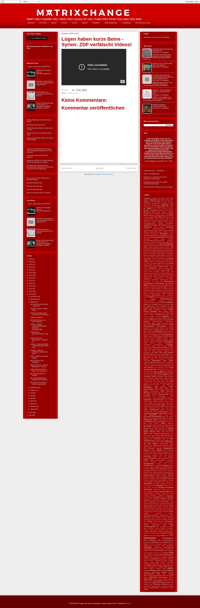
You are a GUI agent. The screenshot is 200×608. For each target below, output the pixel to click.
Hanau (155, 347)
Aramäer (155, 217)
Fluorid (171, 314)
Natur (171, 433)
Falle (168, 308)
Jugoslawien (160, 376)
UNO (163, 545)
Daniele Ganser (148, 275)
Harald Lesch (148, 349)
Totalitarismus (152, 531)
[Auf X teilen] (81, 90)
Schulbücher (161, 495)
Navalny (158, 435)
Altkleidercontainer (148, 213)
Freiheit (151, 318)
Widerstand (147, 575)
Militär (163, 423)
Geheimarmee (169, 321)
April (32, 401)
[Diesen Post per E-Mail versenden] (77, 90)
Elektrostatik (147, 295)
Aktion (171, 207)
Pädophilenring (168, 448)
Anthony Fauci (164, 215)
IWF (155, 369)
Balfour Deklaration (163, 232)
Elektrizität (170, 293)
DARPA (155, 275)
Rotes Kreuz (151, 485)
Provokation (147, 467)
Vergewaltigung (163, 558)
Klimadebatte (169, 391)
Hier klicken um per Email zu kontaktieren (157, 37)
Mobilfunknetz (156, 426)
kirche (162, 389)
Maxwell (146, 418)
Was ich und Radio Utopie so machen (38, 193)
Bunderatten (152, 253)
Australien (160, 230)
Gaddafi (151, 319)
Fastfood (164, 309)
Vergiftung (170, 558)
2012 (30, 294)
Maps (168, 413)
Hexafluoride (147, 352)
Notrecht (149, 442)
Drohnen (165, 290)
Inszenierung (154, 363)
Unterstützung (158, 547)
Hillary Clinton (159, 352)
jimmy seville (157, 374)
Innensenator (169, 362)
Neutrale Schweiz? (168, 437)
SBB (172, 491)
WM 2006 (159, 579)
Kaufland (146, 383)
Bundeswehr (147, 255)
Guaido (154, 346)
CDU (152, 257)
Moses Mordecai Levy (161, 428)
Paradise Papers (148, 452)
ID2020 (149, 357)
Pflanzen (171, 455)
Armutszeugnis (160, 220)
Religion (146, 477)
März (32, 404)
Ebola (149, 292)
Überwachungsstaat (167, 540)
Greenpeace (165, 337)
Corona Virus (163, 266)
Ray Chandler (153, 472)
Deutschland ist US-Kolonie (154, 283)
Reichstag (170, 475)
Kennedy (151, 384)
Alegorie (159, 208)
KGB (172, 384)
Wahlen (161, 565)
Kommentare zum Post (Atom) (103, 174)
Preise (160, 462)
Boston (171, 250)
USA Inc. (151, 557)
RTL (172, 485)
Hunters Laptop (169, 355)
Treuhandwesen (155, 533)
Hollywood (170, 352)
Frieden (164, 318)
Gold (166, 336)
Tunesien (157, 535)
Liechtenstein (169, 404)
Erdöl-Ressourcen (166, 299)
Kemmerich (170, 383)
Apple (151, 217)
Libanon (158, 404)
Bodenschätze (154, 250)
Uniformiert (158, 544)
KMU (159, 392)
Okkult (155, 445)
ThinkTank (151, 528)
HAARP (170, 346)
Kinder (171, 388)
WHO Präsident (167, 573)
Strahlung (170, 518)
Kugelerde (155, 401)
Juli (31, 393)
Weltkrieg (170, 570)
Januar (32, 409)
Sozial (153, 510)
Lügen (146, 410)
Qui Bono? (147, 470)
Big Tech (156, 243)
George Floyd (164, 328)
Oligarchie (166, 445)
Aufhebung (170, 225)
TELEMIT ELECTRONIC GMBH (155, 525)
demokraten (147, 279)
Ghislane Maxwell (151, 333)
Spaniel (166, 511)
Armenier (152, 220)
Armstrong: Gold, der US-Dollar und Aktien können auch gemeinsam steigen (40, 161)
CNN (158, 263)
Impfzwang (153, 362)
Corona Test (165, 265)
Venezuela (170, 557)
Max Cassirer (169, 416)
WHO (158, 574)
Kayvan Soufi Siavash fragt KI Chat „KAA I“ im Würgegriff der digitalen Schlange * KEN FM (44, 105)
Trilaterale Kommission (166, 533)
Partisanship (165, 452)
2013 (30, 291)
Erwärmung (147, 302)
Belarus (160, 235)
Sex (156, 503)
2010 (30, 415)
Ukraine (155, 542)
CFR (161, 257)
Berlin (162, 237)
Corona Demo (148, 265)
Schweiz (170, 497)
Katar (171, 381)
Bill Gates (167, 245)
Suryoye (157, 519)
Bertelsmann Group (151, 239)
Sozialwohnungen (148, 511)
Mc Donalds (151, 418)
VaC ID (160, 557)
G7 (147, 319)
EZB (148, 306)
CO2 (161, 263)
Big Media (150, 243)
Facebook (163, 306)
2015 (30, 286)
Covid (168, 270)
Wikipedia (161, 575)
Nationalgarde (169, 431)
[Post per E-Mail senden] (73, 90)
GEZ (145, 333)
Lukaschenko (169, 409)
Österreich (151, 448)
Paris (154, 452)
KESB (167, 384)
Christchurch (151, 260)
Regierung (170, 473)
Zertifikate (146, 584)
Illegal (167, 357)
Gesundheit (158, 331)
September (34, 387)
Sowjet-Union (147, 510)
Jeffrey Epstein (157, 373)
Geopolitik (146, 328)
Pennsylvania (147, 455)
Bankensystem (155, 234)
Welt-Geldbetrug (111, 23)
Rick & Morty (158, 480)
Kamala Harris (169, 379)
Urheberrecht (155, 549)
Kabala (161, 378)
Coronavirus (152, 268)
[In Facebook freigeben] (84, 90)
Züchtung (164, 586)
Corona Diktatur (157, 265)
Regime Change (161, 475)
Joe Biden (164, 375)
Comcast (166, 263)
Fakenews (159, 308)
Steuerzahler (147, 518)
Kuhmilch (161, 401)
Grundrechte (147, 346)
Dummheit (170, 290)
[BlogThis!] (79, 90)
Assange (165, 221)
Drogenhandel (159, 290)
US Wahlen (165, 553)
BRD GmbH (160, 252)
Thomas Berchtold (160, 528)
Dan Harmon (162, 273)
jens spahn (170, 373)
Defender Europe (168, 276)
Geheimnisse (147, 323)
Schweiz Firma (148, 498)
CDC (148, 257)
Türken (167, 535)
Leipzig (153, 404)
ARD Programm (166, 217)
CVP (153, 273)
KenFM (146, 384)
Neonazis (170, 435)
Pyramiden (146, 468)
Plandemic (146, 458)
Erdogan (153, 299)
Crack (150, 271)
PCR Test (146, 453)
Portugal (146, 462)
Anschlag (157, 215)
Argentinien (147, 220)
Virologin (146, 562)
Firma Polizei (153, 313)
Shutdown (156, 505)
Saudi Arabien (165, 491)
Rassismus (170, 470)
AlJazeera (165, 208)
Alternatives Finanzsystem (166, 210)
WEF (165, 567)
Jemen (165, 373)
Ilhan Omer (161, 357)
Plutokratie (153, 458)
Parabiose (170, 450)
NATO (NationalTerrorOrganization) (159, 433)
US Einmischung (158, 550)
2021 (30, 270)
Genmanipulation (161, 326)
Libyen (163, 404)
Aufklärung (148, 227)
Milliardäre (170, 423)
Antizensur (146, 217)
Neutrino (146, 438)
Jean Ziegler (167, 371)
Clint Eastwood (161, 261)
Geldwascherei (164, 324)
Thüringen (146, 529)
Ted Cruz (160, 523)
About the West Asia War (34, 183)
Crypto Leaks (165, 271)
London (158, 408)
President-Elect (169, 462)
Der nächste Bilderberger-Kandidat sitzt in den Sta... (39, 379)
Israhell (146, 369)
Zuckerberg (170, 586)
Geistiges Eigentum (162, 323)
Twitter (159, 540)
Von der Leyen (165, 563)
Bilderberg (170, 244)
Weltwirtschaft (155, 572)
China (145, 260)
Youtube (154, 582)
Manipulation (147, 413)
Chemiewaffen (147, 258)
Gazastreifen (169, 319)
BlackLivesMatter (152, 248)
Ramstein (160, 470)
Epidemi (163, 297)
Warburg (146, 567)
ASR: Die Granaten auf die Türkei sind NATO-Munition (39, 313)
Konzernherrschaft (163, 394)
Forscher (152, 316)
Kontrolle (154, 394)
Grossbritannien (168, 342)
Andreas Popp (165, 213)
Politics (171, 458)
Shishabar (151, 505)
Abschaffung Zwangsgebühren (152, 203)
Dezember (33, 296)
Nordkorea (153, 440)
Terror (171, 525)
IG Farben (155, 357)
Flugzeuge (165, 314)
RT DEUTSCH (167, 485)
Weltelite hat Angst (161, 570)
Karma (167, 381)
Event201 (154, 304)
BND (148, 250)
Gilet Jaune (147, 334)
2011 (30, 412)
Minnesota (156, 425)
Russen (149, 487)
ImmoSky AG (154, 359)
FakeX (164, 308)
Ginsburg (153, 334)
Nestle (145, 437)
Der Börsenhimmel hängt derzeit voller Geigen (158, 187)
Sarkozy (150, 491)
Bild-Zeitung (162, 243)
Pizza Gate (162, 456)
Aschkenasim (147, 221)
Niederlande (157, 438)
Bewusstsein (147, 242)
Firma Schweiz (162, 313)
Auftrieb (155, 227)
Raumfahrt (146, 472)
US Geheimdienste (168, 550)
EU (162, 302)
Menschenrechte (168, 421)
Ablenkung (170, 202)
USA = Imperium (148, 555)
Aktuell (54, 23)
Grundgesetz (169, 344)
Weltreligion (147, 572)
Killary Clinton (164, 388)
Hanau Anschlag (162, 347)
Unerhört (151, 544)
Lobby (162, 406)
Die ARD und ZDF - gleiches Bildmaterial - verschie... (39, 365)
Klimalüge (147, 393)
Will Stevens (167, 575)
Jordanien (170, 374)
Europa (150, 304)
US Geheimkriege (148, 553)
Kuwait (150, 403)
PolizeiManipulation (160, 460)
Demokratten (155, 279)
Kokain (171, 392)
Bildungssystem (152, 245)
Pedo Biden (153, 453)
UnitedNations (147, 545)
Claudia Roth (152, 261)
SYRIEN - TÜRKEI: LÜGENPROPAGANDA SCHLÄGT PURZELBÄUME (38, 327)
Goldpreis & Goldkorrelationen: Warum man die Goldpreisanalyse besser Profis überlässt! (39, 150)
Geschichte (151, 331)
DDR (159, 275)
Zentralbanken (169, 582)
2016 (30, 283)
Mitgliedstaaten (169, 425)
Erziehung (153, 302)
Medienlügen (148, 420)
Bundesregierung (161, 253)
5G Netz (154, 202)
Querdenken (170, 468)
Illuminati (146, 359)
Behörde (155, 235)
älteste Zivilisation (162, 212)
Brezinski (166, 252)
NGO (151, 438)
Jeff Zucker (150, 373)
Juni (31, 395)
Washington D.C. (153, 567)
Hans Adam (170, 347)
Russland (162, 487)
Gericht (161, 329)
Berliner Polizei (169, 237)
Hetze (171, 351)
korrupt (171, 394)
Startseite (30, 23)
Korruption (147, 396)
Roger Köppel (156, 483)
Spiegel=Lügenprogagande (151, 514)
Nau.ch (153, 435)
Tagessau (146, 523)
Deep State (170, 275)
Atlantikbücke (169, 223)
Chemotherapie (162, 258)
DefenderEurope (159, 278)
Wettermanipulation (149, 573)
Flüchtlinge (158, 314)
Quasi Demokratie (160, 468)
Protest (171, 465)
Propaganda (165, 465)
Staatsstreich (147, 516)
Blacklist (146, 248)
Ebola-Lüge (155, 292)
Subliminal (146, 519)
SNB (166, 506)
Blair (159, 248)
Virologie (171, 560)
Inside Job (147, 363)
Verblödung (154, 559)
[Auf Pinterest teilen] (86, 90)
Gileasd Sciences (168, 333)
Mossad (170, 428)
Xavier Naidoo (157, 580)
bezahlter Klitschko (156, 242)
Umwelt (64, 23)
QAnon (152, 469)
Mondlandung (169, 426)
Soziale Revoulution (167, 510)
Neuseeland (159, 437)
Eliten (163, 295)
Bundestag (170, 253)
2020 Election (168, 200)
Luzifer (155, 411)
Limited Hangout (148, 406)
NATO (146, 433)
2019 (30, 275)
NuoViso (162, 442)
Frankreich (165, 316)
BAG (156, 232)
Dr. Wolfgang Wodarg (167, 288)
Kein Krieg (152, 383)
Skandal (171, 505)
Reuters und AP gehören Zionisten (162, 478)
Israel (171, 367)
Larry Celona (157, 403)
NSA (158, 442)
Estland (158, 302)
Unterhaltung (148, 547)
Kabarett (171, 378)
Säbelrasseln (157, 489)
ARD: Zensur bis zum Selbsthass (37, 361)
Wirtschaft (153, 577)
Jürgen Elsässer (168, 376)
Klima (162, 391)
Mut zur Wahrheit (167, 430)
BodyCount (161, 250)
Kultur (166, 401)
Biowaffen (161, 247)
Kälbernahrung (160, 379)
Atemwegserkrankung (149, 223)
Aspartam (154, 221)
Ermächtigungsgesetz (149, 300)
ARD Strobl (169, 218)
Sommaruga (158, 508)
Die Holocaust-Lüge (142, 23)
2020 (30, 272)
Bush (163, 255)
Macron (166, 411)
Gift (158, 333)
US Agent (162, 549)
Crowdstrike (156, 271)
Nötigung (167, 440)
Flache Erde (169, 313)
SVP (169, 519)
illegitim (171, 357)
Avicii (169, 230)
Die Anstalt (150, 285)
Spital (171, 514)
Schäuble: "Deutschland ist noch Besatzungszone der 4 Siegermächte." (45, 83)
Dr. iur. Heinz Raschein (154, 288)
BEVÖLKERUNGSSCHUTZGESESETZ (154, 240)
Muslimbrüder (157, 430)
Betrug (163, 239)
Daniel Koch (170, 273)
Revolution (146, 480)
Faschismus (157, 309)
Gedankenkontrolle (158, 321)
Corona (171, 263)
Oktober (33, 302)
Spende (159, 513)
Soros (164, 508)
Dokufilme (96, 23)
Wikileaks (155, 575)
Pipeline (155, 456)
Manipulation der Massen (159, 413)
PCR (172, 452)
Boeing (167, 250)
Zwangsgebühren (154, 587)
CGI (164, 257)
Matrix (164, 416)
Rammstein (154, 470)
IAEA (145, 357)
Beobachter (170, 235)
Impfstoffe (146, 362)
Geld (149, 324)
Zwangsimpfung (164, 587)
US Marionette (157, 553)
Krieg (163, 398)
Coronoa (160, 268)
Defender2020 (147, 278)
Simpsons (165, 505)
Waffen (149, 565)
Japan (162, 371)
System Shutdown (159, 521)
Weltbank (170, 568)
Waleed (165, 565)
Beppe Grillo (147, 237)
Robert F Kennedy (154, 482)
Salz (168, 489)
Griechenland (169, 341)
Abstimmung (165, 203)
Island (166, 367)
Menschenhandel (159, 421)
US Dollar (150, 550)
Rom (167, 483)
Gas (164, 319)
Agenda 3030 (153, 207)
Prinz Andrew (168, 463)
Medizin (155, 420)
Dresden (146, 290)
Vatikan (165, 557)
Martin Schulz (169, 415)
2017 (30, 281)
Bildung (146, 245)
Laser (171, 403)
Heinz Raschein (165, 349)
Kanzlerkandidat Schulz (150, 381)
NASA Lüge (160, 431)
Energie (146, 297)
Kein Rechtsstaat (161, 383)
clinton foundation (152, 263)
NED (166, 435)
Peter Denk (163, 455)
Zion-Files (43, 23)
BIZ (172, 247)
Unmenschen (156, 545)
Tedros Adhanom (168, 523)
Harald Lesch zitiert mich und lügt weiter (162, 64)
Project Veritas (157, 465)
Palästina (159, 450)
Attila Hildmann (162, 225)
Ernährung (170, 300)
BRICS (171, 252)
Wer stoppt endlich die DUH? (36, 125)
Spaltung (161, 511)
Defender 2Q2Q (157, 276)
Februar (33, 406)
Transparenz (147, 533)
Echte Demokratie (163, 292)
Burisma (159, 255)
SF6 (172, 503)
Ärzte (171, 220)
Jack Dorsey (166, 369)
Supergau (152, 519)
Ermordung (161, 300)
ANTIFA (171, 215)
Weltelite (152, 570)
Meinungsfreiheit (163, 420)
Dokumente (159, 287)
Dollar (164, 287)
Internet (152, 365)
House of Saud (157, 354)
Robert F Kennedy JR (167, 482)
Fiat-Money (165, 311)
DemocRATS (170, 278)
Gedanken (147, 321)
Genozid (171, 326)
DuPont (146, 292)
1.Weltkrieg (147, 198)
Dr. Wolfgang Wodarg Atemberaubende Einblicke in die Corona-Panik (162, 77)
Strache (164, 518)
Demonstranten (164, 279)
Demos (171, 279)
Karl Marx (161, 381)
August (32, 390)
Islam (155, 367)
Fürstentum (170, 318)
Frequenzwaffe (157, 318)
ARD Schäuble (159, 218)
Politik (146, 460)
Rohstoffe (163, 483)
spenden (171, 513)
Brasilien (154, 252)
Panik (165, 450)
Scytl (162, 500)
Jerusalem (146, 374)
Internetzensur (159, 365)
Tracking (159, 531)
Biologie (151, 247)
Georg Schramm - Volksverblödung (159, 105)
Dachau (157, 273)
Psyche (153, 467)
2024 (30, 262)
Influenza (162, 362)
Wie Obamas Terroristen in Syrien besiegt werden (38, 383)
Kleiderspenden (154, 391)
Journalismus (147, 376)
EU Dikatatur (168, 302)
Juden (154, 376)
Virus (151, 562)
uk (151, 542)
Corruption (146, 270)
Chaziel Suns (169, 257)
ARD (160, 217)
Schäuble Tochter (167, 493)
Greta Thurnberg (159, 341)
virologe (165, 560)
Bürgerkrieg (154, 255)
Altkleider (170, 212)
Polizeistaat (170, 460)
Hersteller (166, 351)
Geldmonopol (155, 324)
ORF (164, 447)
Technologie (153, 523)
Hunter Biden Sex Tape (157, 355)
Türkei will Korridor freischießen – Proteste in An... (39, 339)
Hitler (165, 352)
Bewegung (170, 240)
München (146, 430)
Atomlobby (147, 225)
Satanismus (156, 491)
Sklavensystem (148, 506)
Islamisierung (160, 367)
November (33, 299)
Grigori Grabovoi (149, 342)
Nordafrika (147, 440)
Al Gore (154, 208)
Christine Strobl (160, 260)
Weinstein (170, 567)
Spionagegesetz (164, 514)
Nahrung (152, 432)
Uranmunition (147, 549)
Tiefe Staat (153, 529)
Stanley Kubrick (156, 516)
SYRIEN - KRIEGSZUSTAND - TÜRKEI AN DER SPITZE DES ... (39, 345)
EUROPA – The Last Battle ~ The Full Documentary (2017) (162, 91)
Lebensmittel (147, 404)
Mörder (152, 428)
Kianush (163, 386)
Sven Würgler (163, 519)
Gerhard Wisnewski (153, 329)
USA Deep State (157, 555)
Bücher (85, 23)
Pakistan (153, 450)
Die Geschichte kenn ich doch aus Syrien (37, 321)
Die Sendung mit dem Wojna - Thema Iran (39, 305)
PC (169, 452)
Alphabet (170, 208)
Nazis (162, 435)
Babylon (151, 232)
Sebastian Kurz (168, 500)
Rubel (145, 487)
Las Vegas (165, 403)
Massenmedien (157, 416)
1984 (162, 198)
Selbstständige (165, 502)
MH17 (145, 423)
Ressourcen (166, 477)
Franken (158, 316)
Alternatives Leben (149, 212)
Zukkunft (146, 587)
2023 (30, 264)
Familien (150, 309)
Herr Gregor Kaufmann (156, 351)
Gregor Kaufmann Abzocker (159, 339)
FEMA (159, 311)
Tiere (167, 529)
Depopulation (147, 281)
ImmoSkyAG (147, 360)
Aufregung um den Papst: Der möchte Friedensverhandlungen (155, 182)
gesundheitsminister (168, 331)
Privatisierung (148, 465)
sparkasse (146, 513)
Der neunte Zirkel (157, 281)
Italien (151, 369)
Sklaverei (155, 506)
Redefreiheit (156, 473)
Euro (145, 304)
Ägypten (159, 207)
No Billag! (170, 438)
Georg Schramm (154, 328)
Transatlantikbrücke (168, 531)
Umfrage (160, 542)
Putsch (162, 467)
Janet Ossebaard (154, 371)
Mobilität (163, 426)
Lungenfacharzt (148, 411)
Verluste (151, 560)
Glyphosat (161, 336)
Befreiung (149, 235)
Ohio (151, 445)
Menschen (150, 421)
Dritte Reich (151, 290)
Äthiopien (160, 223)
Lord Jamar (165, 408)
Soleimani (146, 508)
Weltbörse (146, 570)
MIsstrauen (162, 425)
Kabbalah (146, 379)
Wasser (161, 567)
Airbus (167, 207)
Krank (154, 396)
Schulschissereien (148, 497)
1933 (159, 198)
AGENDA (146, 207)
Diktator (162, 285)
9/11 (158, 202)
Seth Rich (152, 503)
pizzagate (170, 456)
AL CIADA (147, 209)
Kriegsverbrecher (158, 399)
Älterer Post (131, 168)
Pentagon (155, 455)
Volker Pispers (160, 562)
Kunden (171, 401)
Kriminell (171, 399)
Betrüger (171, 239)
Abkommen (164, 202)
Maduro (171, 411)
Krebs (159, 398)
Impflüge (171, 360)
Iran (168, 365)
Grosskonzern (147, 344)
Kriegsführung (169, 398)
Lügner (162, 409)
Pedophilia (160, 453)
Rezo (151, 480)
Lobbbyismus (156, 406)
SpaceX (156, 511)
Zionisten (164, 584)
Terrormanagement (150, 526)
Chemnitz (154, 258)
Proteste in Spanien (36, 317)
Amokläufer (157, 213)
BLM (162, 248)
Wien (151, 575)
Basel (145, 235)
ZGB (151, 584)
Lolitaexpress (151, 408)
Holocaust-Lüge (148, 354)
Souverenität (169, 508)
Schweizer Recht (155, 500)
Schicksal (146, 495)
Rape (165, 470)
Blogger (128, 603)
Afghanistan (165, 205)
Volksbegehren (148, 563)
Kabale (166, 378)
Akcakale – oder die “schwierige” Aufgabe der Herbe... (39, 351)
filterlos (171, 311)
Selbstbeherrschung (154, 502)
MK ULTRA (147, 427)
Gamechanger (158, 319)
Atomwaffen (154, 225)
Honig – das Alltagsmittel (151, 174)
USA (171, 552)
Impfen (165, 360)
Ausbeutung (169, 227)
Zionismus (157, 584)
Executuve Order (162, 304)
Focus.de (146, 316)
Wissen (171, 577)
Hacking (146, 347)
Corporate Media (168, 268)
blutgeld (168, 248)
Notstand (154, 442)
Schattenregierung (149, 493)
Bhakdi (164, 242)
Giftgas (161, 333)
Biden (167, 242)
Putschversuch (169, 467)
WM (154, 579)
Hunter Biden (165, 354)
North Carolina (160, 440)
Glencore (150, 336)
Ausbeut (161, 227)
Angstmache (151, 215)
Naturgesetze (147, 435)
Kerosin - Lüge (160, 384)
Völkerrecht (170, 562)
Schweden (164, 497)
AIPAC (164, 207)
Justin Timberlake (149, 378)
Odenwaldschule (163, 443)
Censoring (156, 257)
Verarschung (147, 558)
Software (171, 506)
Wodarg (165, 579)
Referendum (163, 473)
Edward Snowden (149, 293)
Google (159, 337)
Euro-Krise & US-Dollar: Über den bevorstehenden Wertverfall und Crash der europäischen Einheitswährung (40, 167)
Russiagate (155, 487)
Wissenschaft (148, 579)
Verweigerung (158, 560)
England (151, 297)
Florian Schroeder (149, 314)
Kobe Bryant (165, 392)
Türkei (162, 535)
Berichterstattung (155, 237)
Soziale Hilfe (158, 510)
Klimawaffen (154, 392)
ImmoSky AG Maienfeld (166, 359)
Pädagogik (159, 448)
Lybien (160, 411)
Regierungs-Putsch (149, 475)
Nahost (146, 432)
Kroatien (146, 401)
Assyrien (171, 221)
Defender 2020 (148, 276)
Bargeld (171, 234)
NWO (166, 442)
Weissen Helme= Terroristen (152, 568)
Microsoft (156, 423)
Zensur (163, 582)
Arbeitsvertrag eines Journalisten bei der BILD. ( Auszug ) (44, 93)
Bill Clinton (160, 245)
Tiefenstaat (162, 529)
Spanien (171, 511)
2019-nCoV (160, 200)
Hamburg (150, 347)
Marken (161, 415)
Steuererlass (170, 516)
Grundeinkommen (158, 344)
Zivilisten (158, 586)
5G (150, 202)
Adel (149, 205)
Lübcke (171, 408)
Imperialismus (156, 360)
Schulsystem (157, 497)
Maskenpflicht (147, 416)
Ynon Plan (166, 580)
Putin (157, 467)
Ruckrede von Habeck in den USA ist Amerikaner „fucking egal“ (155, 178)
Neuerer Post (66, 168)
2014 (30, 289)
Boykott (146, 252)
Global (156, 336)
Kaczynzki (152, 379)
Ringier (164, 480)
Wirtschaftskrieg (162, 577)
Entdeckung (158, 297)
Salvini (163, 489)
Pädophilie (146, 450)
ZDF (158, 582)
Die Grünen (157, 285)
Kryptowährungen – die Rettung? (154, 170)
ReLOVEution (152, 477)
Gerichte (166, 329)
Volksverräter (156, 563)
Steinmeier (163, 516)
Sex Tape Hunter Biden (164, 503)
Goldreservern (152, 337)
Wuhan (151, 580)
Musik (151, 430)
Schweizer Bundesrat (159, 498)
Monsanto (146, 428)
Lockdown (167, 406)
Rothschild (159, 485)
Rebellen (159, 472)
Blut (165, 248)
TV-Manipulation (72, 93)
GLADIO (158, 334)
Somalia (152, 508)
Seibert (145, 502)
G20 (145, 319)
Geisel (153, 323)
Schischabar (153, 495)
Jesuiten (151, 374)
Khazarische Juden (151, 386)
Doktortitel (153, 287)
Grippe (159, 342)
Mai (31, 398)
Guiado (159, 346)
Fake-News (153, 308)
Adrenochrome (156, 205)
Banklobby (164, 234)
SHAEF (146, 505)
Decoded (163, 275)
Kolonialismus (147, 394)
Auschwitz (146, 228)
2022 (30, 267)
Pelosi (171, 453)
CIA (167, 260)
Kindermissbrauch (149, 389)
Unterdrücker (169, 545)
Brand (150, 252)
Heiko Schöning (156, 349)
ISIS (172, 365)
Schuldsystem (169, 495)
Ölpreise (150, 447)
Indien (158, 362)
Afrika (171, 205)
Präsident (153, 462)
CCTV (145, 257)
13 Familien (153, 198)
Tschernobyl (151, 535)
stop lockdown (156, 518)
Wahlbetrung (154, 565)
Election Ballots (161, 293)
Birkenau (167, 247)
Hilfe (152, 352)
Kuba (150, 401)
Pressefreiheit (149, 464)
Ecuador (171, 292)
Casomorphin (169, 255)
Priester (159, 463)
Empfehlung (170, 295)
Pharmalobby (147, 456)
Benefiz (164, 235)
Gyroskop (164, 346)
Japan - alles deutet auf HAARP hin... (39, 66)
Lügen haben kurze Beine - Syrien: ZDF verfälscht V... (39, 370)
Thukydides (170, 528)
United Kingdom (168, 544)
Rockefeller (148, 484)
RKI (168, 480)
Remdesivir (159, 477)
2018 (30, 278)
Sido (161, 505)
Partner (74, 23)
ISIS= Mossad (148, 367)
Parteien (158, 452)
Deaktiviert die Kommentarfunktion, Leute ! (39, 333)
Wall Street (170, 565)
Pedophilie (166, 453)
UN (170, 542)
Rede (150, 473)
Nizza (163, 438)
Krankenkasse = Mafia (165, 396)
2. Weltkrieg (126, 23)
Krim (166, 399)
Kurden (146, 403)
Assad (160, 221)
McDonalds (159, 418)
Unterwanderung (168, 547)
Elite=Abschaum (156, 295)
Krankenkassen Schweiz (150, 398)
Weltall (164, 568)
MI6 (150, 423)
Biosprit (156, 247)
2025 (30, 259)
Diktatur (167, 285)
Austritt (165, 230)
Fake (168, 306)
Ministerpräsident (148, 425)
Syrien (150, 521)
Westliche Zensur (167, 572)
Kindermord (157, 389)
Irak (165, 365)
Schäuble (158, 493)
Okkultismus (160, 445)
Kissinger (167, 389)
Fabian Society (155, 306)
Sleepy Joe (161, 506)
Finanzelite (146, 313)
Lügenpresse (154, 410)
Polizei (151, 460)
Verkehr (146, 560)
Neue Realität (151, 437)
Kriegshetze (147, 400)
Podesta (158, 458)
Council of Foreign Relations (158, 270)
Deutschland (168, 281)
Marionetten (153, 415)
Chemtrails (170, 258)
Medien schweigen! (168, 418)
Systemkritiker (169, 521)
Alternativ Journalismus (151, 210)
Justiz (156, 378)
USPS (156, 557)
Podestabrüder (165, 458)
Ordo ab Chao (157, 447)
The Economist (161, 526)
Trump (146, 535)
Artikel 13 (167, 220)
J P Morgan (159, 369)
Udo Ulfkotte (147, 542)
